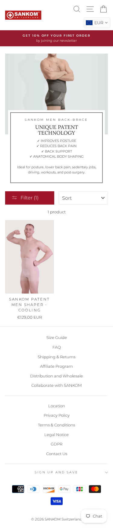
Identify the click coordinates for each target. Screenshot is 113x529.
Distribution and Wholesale (56, 376)
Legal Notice (56, 434)
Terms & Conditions (56, 425)
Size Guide (56, 337)
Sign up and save (56, 472)
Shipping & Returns (56, 357)
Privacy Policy (57, 415)
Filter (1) (29, 198)
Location (56, 406)
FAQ (56, 347)
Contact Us (56, 454)
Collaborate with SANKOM (56, 385)
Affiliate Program (56, 366)
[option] (56, 38)
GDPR (56, 444)
